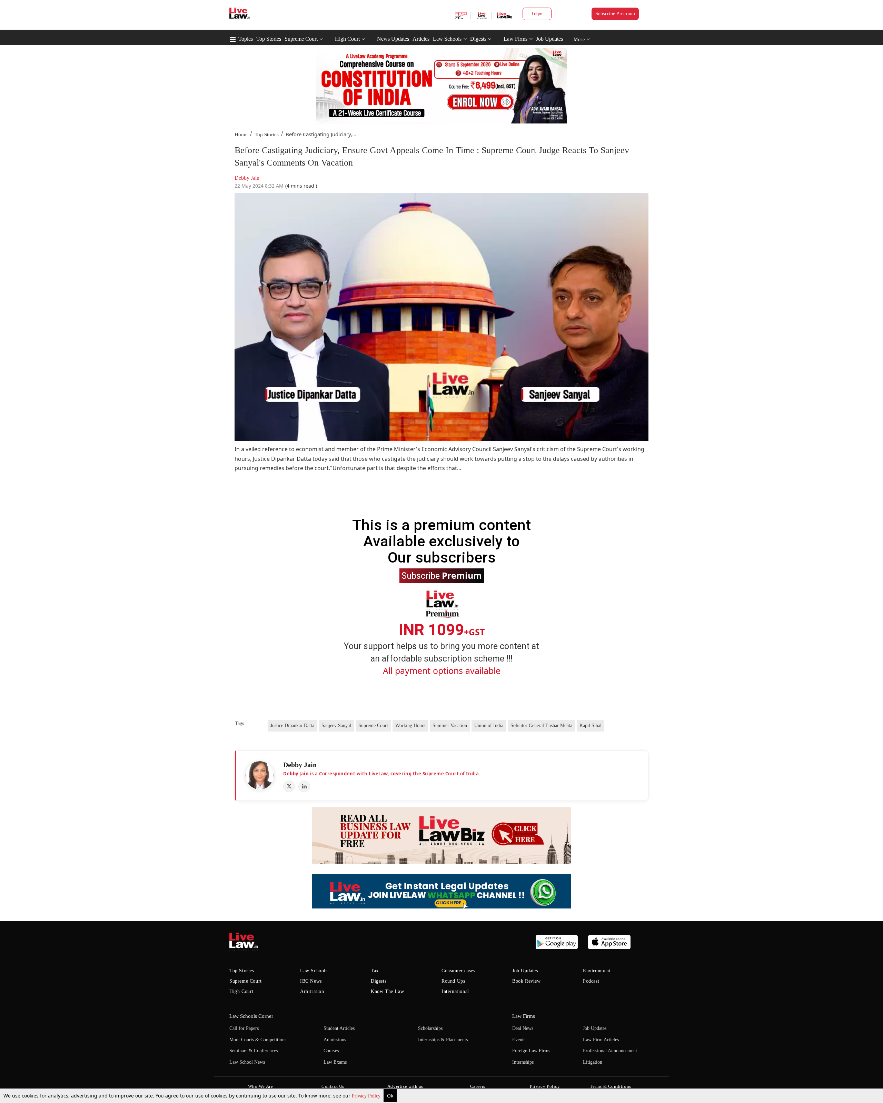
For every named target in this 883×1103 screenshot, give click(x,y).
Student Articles (339, 1028)
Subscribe (441, 575)
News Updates (393, 39)
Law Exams (335, 1062)
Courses (331, 1050)
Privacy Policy (367, 1096)
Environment (597, 970)
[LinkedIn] (304, 786)
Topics (245, 39)
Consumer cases (458, 970)
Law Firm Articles (601, 1039)
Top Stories (268, 39)
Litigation (592, 1062)
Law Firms (515, 39)
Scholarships (430, 1028)
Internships (523, 1062)
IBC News (311, 981)
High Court (347, 39)
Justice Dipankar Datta (292, 725)
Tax (375, 970)
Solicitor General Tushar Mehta (541, 725)
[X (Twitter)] (289, 786)
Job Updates (549, 39)
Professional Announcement (610, 1050)
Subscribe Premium (615, 13)
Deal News (522, 1028)
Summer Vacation (450, 725)
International (455, 991)
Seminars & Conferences (253, 1050)
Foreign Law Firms (531, 1050)
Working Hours (410, 725)
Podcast (591, 981)
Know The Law (387, 991)
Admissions (335, 1039)
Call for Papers (244, 1028)
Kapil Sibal (590, 725)
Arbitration (312, 991)
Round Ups (453, 981)
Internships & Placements (443, 1039)
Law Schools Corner (251, 1016)
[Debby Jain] (260, 775)
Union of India (488, 725)
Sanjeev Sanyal (336, 725)
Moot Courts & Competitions (257, 1039)
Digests (478, 39)
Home (241, 134)
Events (518, 1039)
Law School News (247, 1062)
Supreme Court (301, 39)
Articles (421, 39)
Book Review (526, 981)
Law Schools (447, 39)
